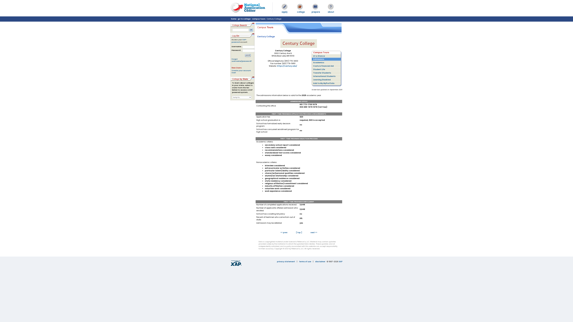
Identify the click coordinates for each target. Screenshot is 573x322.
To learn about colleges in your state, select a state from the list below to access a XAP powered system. (243, 87)
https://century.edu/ (287, 66)
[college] (300, 7)
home (233, 19)
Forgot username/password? (242, 60)
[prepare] (315, 7)
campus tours (258, 19)
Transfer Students (322, 73)
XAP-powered (239, 40)
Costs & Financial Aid (323, 66)
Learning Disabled (322, 79)
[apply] (285, 7)
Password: (236, 50)
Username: (237, 46)
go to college (244, 19)
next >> (314, 232)
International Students (324, 76)
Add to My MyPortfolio (323, 83)
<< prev (284, 232)
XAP (340, 261)
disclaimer (320, 261)
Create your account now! (241, 71)
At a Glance (319, 56)
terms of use (305, 261)
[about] (331, 7)
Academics (318, 62)
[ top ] (299, 232)
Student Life (319, 69)
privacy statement (286, 261)
